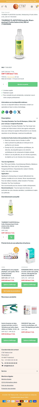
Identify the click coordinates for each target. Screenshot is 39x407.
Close (19, 371)
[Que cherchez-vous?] (6, 6)
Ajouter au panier (23, 84)
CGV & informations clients (9, 382)
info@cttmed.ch (9, 365)
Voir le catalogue (2, 6)
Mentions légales (6, 379)
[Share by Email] (10, 113)
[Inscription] (32, 6)
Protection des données (8, 388)
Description (6, 118)
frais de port (11, 77)
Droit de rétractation (7, 385)
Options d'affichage (10, 284)
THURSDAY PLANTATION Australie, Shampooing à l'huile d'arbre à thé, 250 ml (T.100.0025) (10, 225)
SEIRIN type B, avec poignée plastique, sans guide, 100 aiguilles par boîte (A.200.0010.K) (10, 272)
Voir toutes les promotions (12, 291)
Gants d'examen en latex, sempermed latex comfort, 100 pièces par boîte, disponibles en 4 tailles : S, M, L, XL (10, 326)
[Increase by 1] (6, 82)
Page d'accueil (5, 12)
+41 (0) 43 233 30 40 (10, 363)
